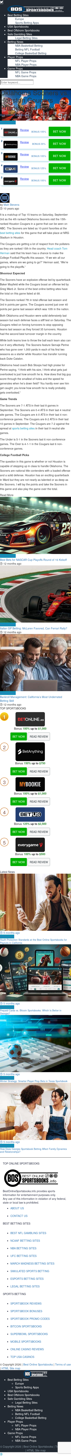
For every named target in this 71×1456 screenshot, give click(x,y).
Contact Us (18, 1216)
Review (24, 130)
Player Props (15, 57)
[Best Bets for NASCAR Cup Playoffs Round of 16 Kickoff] (35, 525)
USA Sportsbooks (18, 26)
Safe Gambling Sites (20, 34)
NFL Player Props (25, 61)
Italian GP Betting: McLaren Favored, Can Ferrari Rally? (33, 628)
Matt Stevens (11, 205)
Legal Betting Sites (26, 38)
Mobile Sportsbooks (25, 1341)
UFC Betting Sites (23, 1256)
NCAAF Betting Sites (25, 1240)
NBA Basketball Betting (29, 45)
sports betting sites (23, 428)
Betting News (15, 42)
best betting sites (10, 233)
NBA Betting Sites (23, 1248)
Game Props (15, 68)
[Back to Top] (1, 1454)
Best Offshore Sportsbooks (24, 30)
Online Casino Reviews (27, 1349)
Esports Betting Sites (27, 1279)
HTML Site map (11, 1368)
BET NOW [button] (59, 131)
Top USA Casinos (22, 1357)
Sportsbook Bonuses (26, 1311)
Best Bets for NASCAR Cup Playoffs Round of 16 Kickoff (33, 560)
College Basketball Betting (30, 53)
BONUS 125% (38, 168)
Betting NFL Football (27, 49)
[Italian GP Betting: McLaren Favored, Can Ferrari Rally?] (35, 594)
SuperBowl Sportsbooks (29, 1334)
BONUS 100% (38, 131)
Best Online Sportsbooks (15, 115)
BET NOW (18, 736)
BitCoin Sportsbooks (26, 1326)
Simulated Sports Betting (29, 1271)
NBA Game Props (25, 76)
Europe (19, 19)
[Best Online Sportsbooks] (35, 8)
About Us (17, 1208)
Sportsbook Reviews (25, 1303)
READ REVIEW (39, 736)
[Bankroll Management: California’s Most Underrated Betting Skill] (35, 662)
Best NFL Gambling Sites (28, 1233)
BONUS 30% (39, 143)
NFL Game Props (25, 72)
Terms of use (63, 1364)
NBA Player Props (26, 64)
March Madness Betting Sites (32, 1263)
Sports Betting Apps (27, 23)
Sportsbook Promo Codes (30, 1319)
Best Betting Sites (18, 15)
